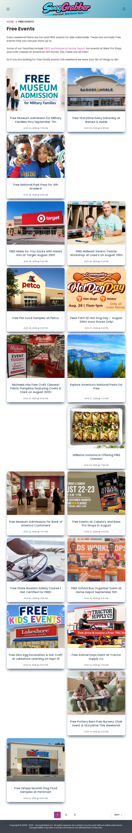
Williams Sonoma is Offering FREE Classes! (96, 457)
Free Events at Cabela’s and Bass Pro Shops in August (96, 523)
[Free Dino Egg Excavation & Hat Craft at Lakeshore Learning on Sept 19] (36, 626)
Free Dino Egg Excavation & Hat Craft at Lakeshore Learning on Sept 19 (35, 657)
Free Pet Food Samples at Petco (35, 318)
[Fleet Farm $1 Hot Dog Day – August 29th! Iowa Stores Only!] (96, 289)
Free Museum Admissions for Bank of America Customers (35, 523)
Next (117, 814)
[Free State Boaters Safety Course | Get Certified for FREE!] (36, 559)
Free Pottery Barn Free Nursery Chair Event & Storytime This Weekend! (96, 723)
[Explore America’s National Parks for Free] (96, 356)
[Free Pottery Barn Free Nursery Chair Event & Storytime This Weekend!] (96, 693)
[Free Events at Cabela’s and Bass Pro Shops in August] (96, 493)
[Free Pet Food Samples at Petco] (36, 289)
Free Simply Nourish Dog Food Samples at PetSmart (35, 790)
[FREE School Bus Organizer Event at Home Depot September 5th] (96, 559)
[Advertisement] (96, 156)
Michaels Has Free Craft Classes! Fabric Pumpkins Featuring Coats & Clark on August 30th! (35, 388)
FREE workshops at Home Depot (64, 48)
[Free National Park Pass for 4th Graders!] (36, 156)
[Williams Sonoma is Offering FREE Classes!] (96, 426)
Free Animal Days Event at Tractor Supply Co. (96, 657)
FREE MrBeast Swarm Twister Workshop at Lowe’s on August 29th (96, 253)
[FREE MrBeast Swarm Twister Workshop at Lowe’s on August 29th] (96, 223)
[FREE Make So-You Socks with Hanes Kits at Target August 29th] (36, 223)
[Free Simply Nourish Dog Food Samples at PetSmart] (36, 759)
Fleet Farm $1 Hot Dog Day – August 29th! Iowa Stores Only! (96, 320)
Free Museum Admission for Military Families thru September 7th (35, 120)
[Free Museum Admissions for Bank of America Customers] (36, 493)
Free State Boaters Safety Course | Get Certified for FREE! (35, 590)
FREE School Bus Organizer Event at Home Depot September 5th (96, 590)
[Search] (124, 9)
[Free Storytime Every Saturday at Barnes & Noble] (96, 89)
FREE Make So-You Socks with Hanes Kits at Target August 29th (35, 253)
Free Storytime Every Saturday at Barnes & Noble (96, 120)
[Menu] (8, 9)
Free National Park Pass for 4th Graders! (35, 186)
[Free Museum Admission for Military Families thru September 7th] (36, 89)
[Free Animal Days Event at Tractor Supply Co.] (96, 626)
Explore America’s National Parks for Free (96, 386)
